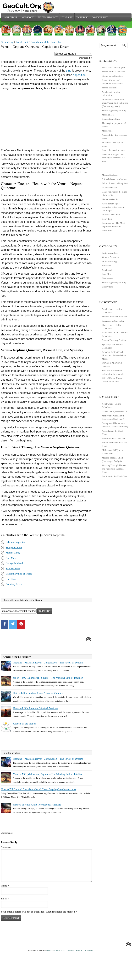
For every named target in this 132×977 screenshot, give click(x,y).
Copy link (44, 611)
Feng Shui (67, 17)
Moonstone (107, 130)
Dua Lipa (11, 579)
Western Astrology (110, 257)
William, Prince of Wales (19, 573)
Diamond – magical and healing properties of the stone (113, 157)
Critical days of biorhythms (114, 179)
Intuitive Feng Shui (111, 214)
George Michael (14, 563)
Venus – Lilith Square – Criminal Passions (35, 708)
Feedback (70, 950)
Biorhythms (107, 286)
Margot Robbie (14, 547)
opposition (79, 75)
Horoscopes (27, 17)
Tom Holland (13, 568)
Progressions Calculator (113, 321)
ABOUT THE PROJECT (85, 950)
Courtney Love (14, 584)
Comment (6, 847)
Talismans (82, 17)
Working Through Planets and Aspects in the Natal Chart (114, 468)
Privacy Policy (59, 950)
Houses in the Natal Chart (114, 438)
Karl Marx (11, 558)
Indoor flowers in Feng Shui (115, 183)
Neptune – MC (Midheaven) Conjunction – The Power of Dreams (48, 662)
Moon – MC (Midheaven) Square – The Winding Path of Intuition (48, 677)
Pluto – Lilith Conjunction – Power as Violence (38, 693)
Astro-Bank (107, 230)
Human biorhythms (111, 119)
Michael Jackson (110, 175)
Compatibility (100, 17)
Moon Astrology (48, 17)
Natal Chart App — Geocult (115, 411)
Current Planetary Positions (114, 340)
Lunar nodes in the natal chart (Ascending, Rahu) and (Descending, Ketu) (115, 103)
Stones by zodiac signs (112, 76)
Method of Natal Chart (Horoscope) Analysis (37, 804)
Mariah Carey (13, 552)
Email (5, 898)
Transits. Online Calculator (114, 316)
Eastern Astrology (110, 253)
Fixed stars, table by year (113, 67)
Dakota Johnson (109, 187)
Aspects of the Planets (24, 723)
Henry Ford (107, 219)
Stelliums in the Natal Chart (115, 476)
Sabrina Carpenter (15, 542)
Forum (50, 950)
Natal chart (10, 17)
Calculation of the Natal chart (46, 42)
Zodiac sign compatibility (114, 110)
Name (5, 885)
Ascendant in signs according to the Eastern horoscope (113, 207)
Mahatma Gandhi (110, 199)
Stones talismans (109, 87)
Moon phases (108, 114)
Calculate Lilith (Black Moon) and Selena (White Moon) (114, 355)
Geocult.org (7, 42)
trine (68, 70)
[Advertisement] (46, 120)
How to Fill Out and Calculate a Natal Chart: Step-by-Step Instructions (38, 789)
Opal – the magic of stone (114, 150)
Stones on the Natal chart (113, 71)
